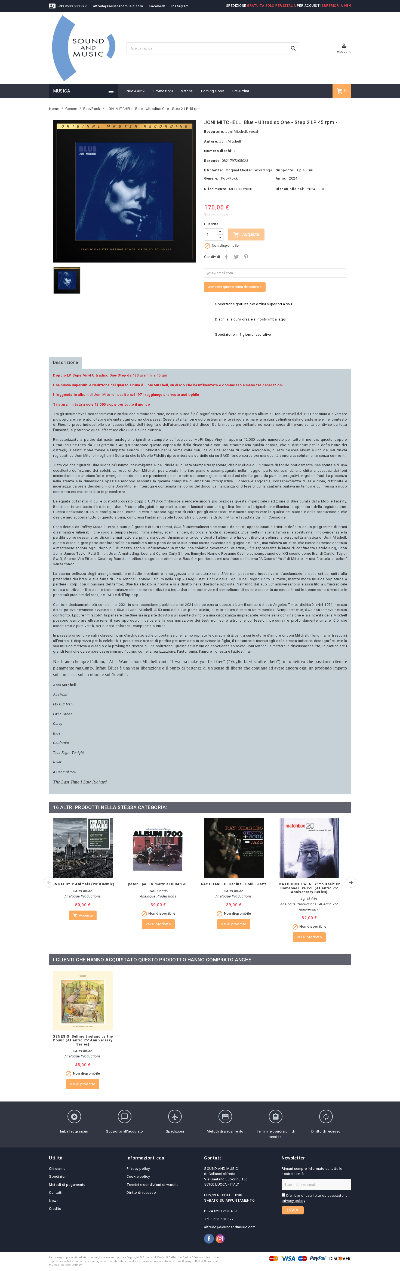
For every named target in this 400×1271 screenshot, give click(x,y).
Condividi (226, 257)
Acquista (246, 235)
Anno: (281, 178)
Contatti (55, 1192)
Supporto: (285, 170)
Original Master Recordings (249, 170)
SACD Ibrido (83, 891)
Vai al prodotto (158, 924)
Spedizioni (58, 1176)
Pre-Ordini (240, 91)
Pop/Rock (229, 178)
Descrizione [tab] (65, 362)
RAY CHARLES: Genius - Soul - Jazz (234, 884)
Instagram (180, 6)
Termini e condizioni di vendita (153, 1185)
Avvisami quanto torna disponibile (234, 287)
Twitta (236, 257)
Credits (55, 1209)
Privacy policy (138, 1169)
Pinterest (246, 257)
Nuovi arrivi (136, 91)
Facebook (157, 6)
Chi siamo (57, 1169)
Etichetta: (213, 170)
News (54, 1201)
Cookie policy (138, 1176)
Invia (292, 1210)
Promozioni (163, 91)
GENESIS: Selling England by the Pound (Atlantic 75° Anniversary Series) (83, 1040)
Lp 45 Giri (305, 170)
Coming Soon (212, 91)
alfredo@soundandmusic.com (118, 6)
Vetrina (187, 91)
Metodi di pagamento (67, 1185)
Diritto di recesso (141, 1192)
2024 (293, 178)
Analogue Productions (82, 896)
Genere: (211, 178)
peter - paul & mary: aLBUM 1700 (158, 884)
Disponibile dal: (290, 189)
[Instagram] (220, 1239)
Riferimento (215, 189)
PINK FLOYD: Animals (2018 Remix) (82, 884)
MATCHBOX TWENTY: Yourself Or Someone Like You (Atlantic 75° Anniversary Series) (309, 888)
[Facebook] (209, 1239)
